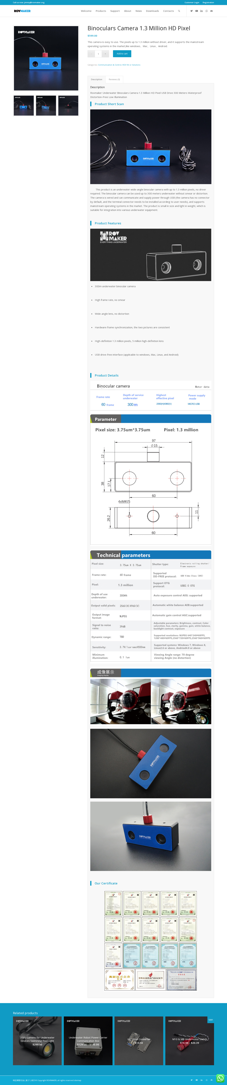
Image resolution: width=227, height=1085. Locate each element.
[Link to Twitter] (191, 10)
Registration (208, 2)
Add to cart (122, 53)
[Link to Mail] (211, 10)
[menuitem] (192, 2)
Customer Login (192, 2)
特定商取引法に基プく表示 (24, 1080)
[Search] (179, 11)
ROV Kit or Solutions (131, 65)
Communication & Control (109, 65)
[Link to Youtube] (196, 10)
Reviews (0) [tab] (114, 79)
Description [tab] (96, 79)
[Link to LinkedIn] (201, 10)
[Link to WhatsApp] (206, 10)
